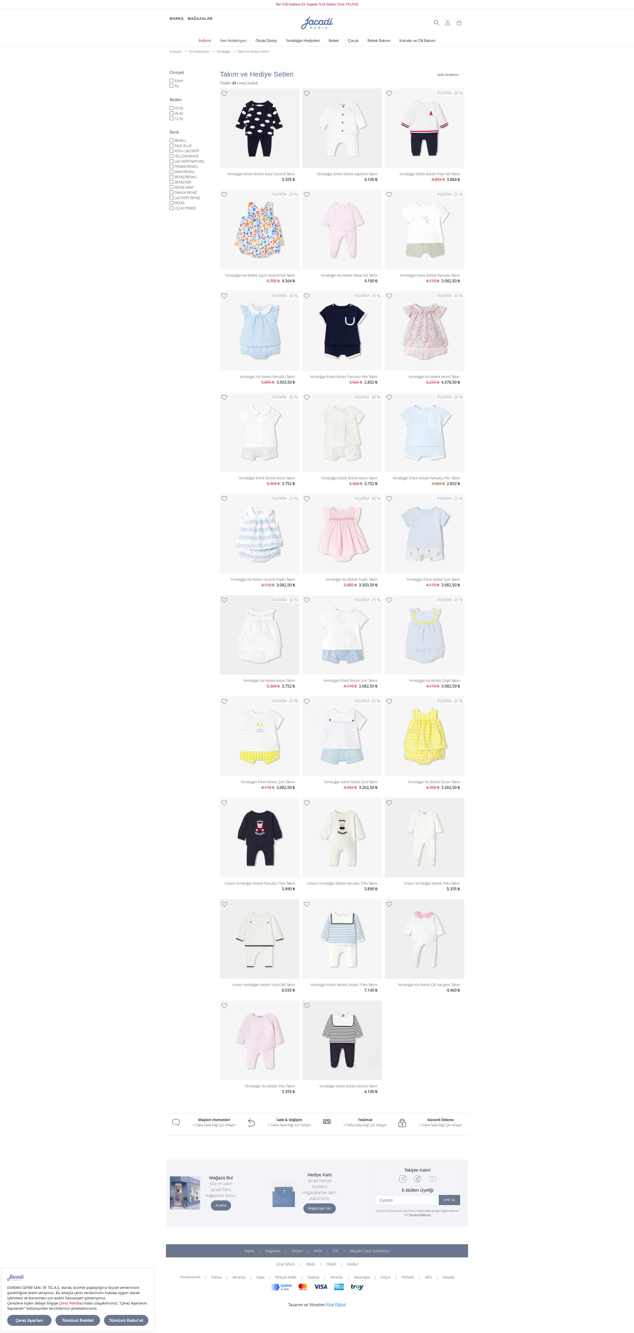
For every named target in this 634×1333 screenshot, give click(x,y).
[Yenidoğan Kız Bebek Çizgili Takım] (424, 642)
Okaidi (331, 1264)
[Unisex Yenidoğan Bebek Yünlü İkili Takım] (259, 946)
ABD (428, 1277)
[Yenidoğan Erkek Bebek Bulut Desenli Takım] (259, 135)
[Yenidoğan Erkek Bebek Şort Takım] (424, 541)
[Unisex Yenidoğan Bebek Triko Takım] (424, 845)
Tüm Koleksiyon (199, 51)
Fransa (216, 1277)
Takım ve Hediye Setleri (253, 51)
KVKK (318, 1250)
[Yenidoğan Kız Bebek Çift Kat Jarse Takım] (424, 946)
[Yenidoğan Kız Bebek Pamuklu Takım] (259, 338)
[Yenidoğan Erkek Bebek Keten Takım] (259, 440)
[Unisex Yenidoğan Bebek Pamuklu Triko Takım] (259, 845)
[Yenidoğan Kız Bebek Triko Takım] (259, 1048)
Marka (249, 1250)
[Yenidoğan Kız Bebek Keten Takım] (424, 338)
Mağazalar (272, 1250)
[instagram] (402, 1181)
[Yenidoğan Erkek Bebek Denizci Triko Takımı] (342, 946)
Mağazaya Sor (319, 1208)
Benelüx (336, 1277)
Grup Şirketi (285, 1264)
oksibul (352, 1264)
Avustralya (362, 1277)
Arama (220, 1205)
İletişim (297, 1250)
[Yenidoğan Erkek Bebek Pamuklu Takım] (424, 237)
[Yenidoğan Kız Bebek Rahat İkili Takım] (342, 237)
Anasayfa (176, 51)
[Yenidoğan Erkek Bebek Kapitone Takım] (342, 135)
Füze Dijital (336, 1304)
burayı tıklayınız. (420, 1214)
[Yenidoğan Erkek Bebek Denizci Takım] (342, 1048)
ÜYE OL (449, 1199)
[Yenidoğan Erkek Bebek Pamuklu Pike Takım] (342, 338)
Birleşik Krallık (285, 1277)
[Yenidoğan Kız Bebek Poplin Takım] (342, 541)
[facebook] (417, 1181)
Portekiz (408, 1277)
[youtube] (432, 1181)
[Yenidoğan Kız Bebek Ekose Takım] (424, 743)
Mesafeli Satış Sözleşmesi (369, 1250)
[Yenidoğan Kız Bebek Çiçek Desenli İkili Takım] (259, 237)
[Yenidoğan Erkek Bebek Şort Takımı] (342, 642)
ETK (336, 1250)
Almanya (239, 1277)
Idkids (310, 1264)
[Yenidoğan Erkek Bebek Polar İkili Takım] (424, 135)
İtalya (260, 1277)
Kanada (448, 1277)
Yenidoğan (224, 51)
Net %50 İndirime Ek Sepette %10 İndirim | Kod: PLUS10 (317, 4)
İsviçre (386, 1277)
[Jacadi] (317, 22)
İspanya (313, 1277)
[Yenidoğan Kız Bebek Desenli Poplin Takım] (259, 541)
